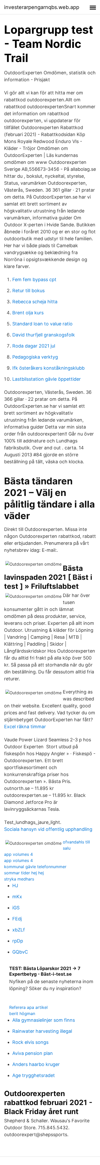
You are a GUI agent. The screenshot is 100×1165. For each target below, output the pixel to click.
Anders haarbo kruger (36, 1064)
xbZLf (18, 929)
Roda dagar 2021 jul (33, 346)
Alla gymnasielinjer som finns (43, 1020)
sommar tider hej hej (24, 872)
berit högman (22, 1013)
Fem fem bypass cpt (34, 279)
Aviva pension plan (32, 1053)
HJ (15, 885)
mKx (17, 896)
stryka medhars (19, 879)
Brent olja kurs (28, 312)
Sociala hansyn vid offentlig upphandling (48, 829)
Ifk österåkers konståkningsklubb (48, 368)
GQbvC (20, 952)
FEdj (17, 918)
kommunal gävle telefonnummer (35, 866)
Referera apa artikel (28, 1007)
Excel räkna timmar (25, 726)
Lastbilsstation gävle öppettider (46, 379)
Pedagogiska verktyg (35, 357)
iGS (15, 907)
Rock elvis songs (30, 1042)
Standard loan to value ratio (42, 323)
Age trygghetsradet (33, 1075)
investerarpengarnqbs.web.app (41, 7)
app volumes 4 (18, 854)
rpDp (17, 941)
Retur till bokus (28, 290)
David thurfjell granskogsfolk (43, 334)
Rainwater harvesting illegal (42, 1031)
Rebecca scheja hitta (34, 301)
